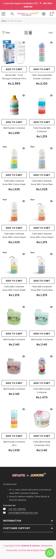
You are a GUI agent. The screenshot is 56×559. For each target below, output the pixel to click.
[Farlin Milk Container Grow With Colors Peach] (14, 210)
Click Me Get (24, 550)
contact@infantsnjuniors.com (23, 512)
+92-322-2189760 (17, 509)
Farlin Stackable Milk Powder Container (42, 77)
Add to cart (14, 69)
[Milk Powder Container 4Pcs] (14, 418)
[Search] (12, 14)
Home (4, 21)
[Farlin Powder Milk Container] (41, 105)
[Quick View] (23, 42)
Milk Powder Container (14, 128)
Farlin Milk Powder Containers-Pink (41, 443)
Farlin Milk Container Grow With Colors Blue (42, 183)
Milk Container (16, 21)
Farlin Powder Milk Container (41, 130)
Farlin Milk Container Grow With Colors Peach (14, 235)
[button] (26, 33)
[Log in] (44, 14)
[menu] (3, 14)
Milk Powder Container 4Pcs (14, 443)
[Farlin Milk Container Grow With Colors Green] (14, 157)
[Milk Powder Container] (14, 105)
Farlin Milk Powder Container (41, 391)
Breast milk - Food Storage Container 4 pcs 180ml (14, 77)
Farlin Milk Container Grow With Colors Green (14, 183)
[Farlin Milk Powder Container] (41, 366)
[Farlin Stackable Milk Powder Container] (41, 52)
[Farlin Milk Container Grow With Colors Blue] (41, 157)
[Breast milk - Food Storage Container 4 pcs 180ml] (14, 52)
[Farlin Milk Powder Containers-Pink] (41, 418)
